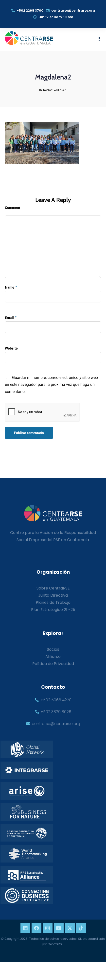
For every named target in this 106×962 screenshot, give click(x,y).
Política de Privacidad (53, 664)
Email (9, 318)
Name (9, 287)
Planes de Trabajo (53, 602)
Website (11, 348)
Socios (53, 649)
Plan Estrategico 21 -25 (53, 609)
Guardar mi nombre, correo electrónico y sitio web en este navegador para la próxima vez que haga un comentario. (51, 384)
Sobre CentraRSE (53, 588)
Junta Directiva (53, 595)
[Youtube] (59, 928)
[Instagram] (48, 928)
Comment (12, 208)
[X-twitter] (70, 928)
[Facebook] (36, 928)
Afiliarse (53, 656)
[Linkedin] (25, 928)
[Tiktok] (81, 928)
